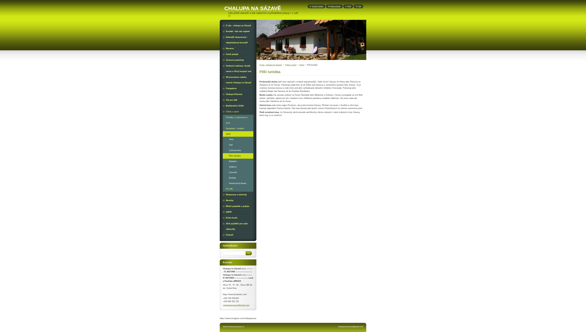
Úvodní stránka (317, 6)
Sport (301, 65)
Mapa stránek (335, 6)
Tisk (359, 6)
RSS (349, 6)
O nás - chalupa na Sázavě (270, 65)
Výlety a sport (290, 65)
